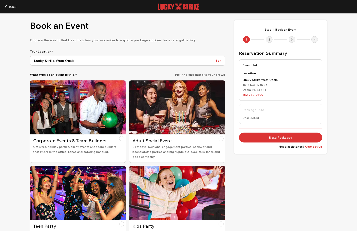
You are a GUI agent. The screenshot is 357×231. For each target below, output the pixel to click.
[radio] (78, 121)
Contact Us (313, 146)
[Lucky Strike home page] (178, 6)
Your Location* (41, 51)
